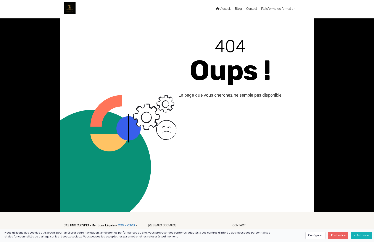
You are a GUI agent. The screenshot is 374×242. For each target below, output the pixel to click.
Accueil (225, 8)
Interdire (339, 235)
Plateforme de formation (278, 8)
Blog (238, 8)
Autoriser (362, 235)
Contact (251, 8)
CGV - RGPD (126, 225)
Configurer (315, 235)
